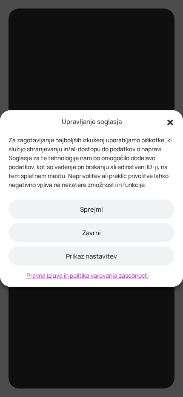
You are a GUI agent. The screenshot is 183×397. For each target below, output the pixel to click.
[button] (170, 122)
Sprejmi (91, 208)
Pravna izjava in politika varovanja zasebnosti (87, 275)
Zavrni (91, 232)
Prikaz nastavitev (91, 255)
